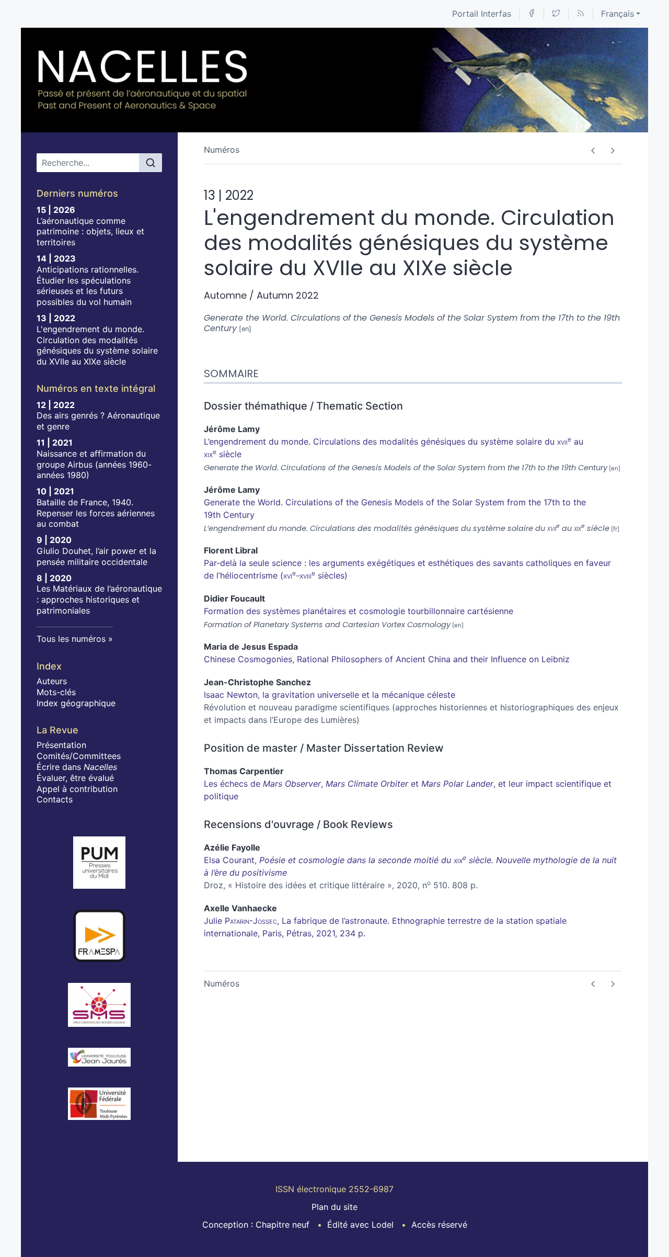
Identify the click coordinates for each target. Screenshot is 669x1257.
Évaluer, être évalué (75, 778)
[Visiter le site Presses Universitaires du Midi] (99, 862)
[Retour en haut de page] (661, 7)
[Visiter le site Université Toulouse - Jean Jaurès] (99, 1057)
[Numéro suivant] (612, 150)
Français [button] (617, 13)
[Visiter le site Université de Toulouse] (99, 1104)
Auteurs (52, 681)
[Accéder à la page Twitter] (556, 14)
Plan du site (334, 1207)
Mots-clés (56, 692)
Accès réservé (439, 1224)
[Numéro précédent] (593, 150)
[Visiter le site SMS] (99, 1005)
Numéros (221, 149)
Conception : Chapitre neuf (255, 1224)
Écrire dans (77, 767)
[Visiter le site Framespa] (99, 936)
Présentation (61, 745)
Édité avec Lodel (360, 1224)
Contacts (55, 799)
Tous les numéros (71, 638)
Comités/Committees (79, 756)
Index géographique (76, 703)
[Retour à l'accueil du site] (143, 80)
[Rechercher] (150, 162)
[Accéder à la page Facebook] (531, 14)
